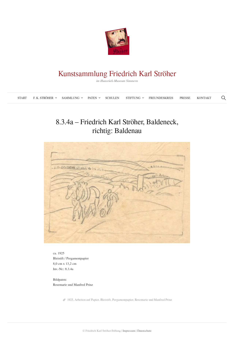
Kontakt (204, 98)
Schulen (112, 98)
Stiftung (133, 98)
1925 (70, 299)
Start (22, 98)
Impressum (129, 330)
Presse (185, 98)
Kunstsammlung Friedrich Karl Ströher (117, 73)
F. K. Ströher (43, 98)
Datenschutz (144, 330)
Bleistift (105, 299)
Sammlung (70, 98)
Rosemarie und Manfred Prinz (153, 299)
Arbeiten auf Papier (87, 299)
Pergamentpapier (122, 299)
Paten (92, 98)
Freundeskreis (161, 98)
